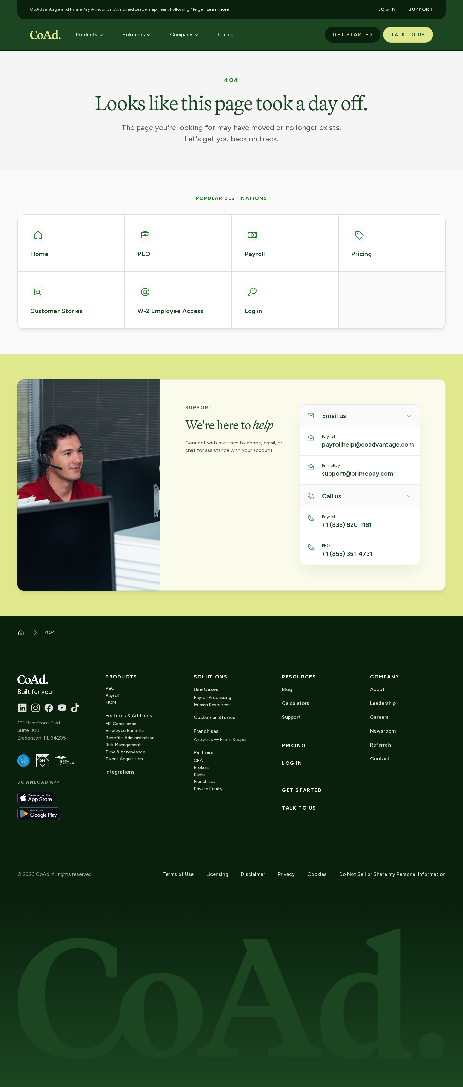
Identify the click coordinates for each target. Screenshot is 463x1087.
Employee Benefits (125, 730)
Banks (200, 774)
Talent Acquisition (124, 759)
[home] (45, 34)
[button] (89, 34)
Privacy (286, 874)
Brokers (201, 767)
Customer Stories (214, 717)
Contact (380, 759)
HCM (111, 702)
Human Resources (212, 704)
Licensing (217, 874)
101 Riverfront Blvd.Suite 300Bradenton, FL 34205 (41, 730)
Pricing (294, 745)
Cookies (317, 874)
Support (291, 717)
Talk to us (299, 807)
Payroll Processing (212, 697)
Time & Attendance (125, 752)
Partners (204, 752)
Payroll (112, 695)
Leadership (383, 703)
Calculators (295, 703)
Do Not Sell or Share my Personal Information (392, 874)
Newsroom (383, 731)
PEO (110, 688)
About (377, 689)
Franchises (204, 781)
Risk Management (123, 744)
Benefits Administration (130, 738)
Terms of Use (178, 874)
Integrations (120, 772)
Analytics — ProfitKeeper (220, 739)
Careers (379, 717)
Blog (287, 689)
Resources (299, 676)
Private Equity (208, 789)
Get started (302, 790)
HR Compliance (121, 723)
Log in (292, 763)
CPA (198, 760)
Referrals (381, 745)
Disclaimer (253, 874)
